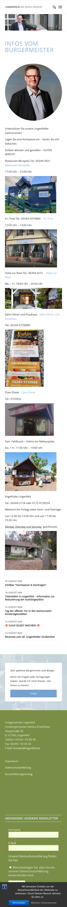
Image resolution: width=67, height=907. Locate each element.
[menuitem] (52, 7)
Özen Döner (28, 392)
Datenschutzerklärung (18, 767)
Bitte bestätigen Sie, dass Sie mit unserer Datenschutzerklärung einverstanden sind (31, 871)
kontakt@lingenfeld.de (27, 748)
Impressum (11, 761)
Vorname (15, 830)
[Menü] (60, 7)
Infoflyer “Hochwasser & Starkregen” (25, 585)
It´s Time (48, 218)
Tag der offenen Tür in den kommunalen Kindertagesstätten (28, 612)
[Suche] (52, 7)
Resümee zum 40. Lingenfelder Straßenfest (30, 636)
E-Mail (13, 843)
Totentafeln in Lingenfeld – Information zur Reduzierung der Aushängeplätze (30, 598)
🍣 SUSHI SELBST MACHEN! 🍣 (22, 625)
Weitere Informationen (44, 902)
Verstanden (18, 902)
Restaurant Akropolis (17, 165)
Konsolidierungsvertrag (18, 774)
